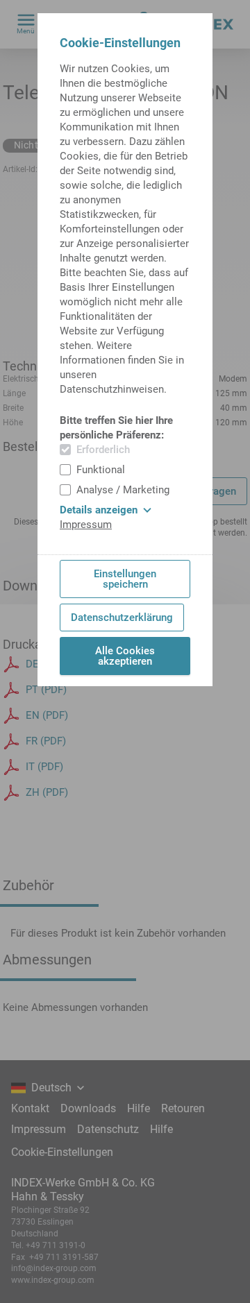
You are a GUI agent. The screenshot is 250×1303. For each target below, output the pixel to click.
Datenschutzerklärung (122, 617)
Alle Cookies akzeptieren (125, 656)
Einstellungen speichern (125, 579)
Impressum (86, 524)
